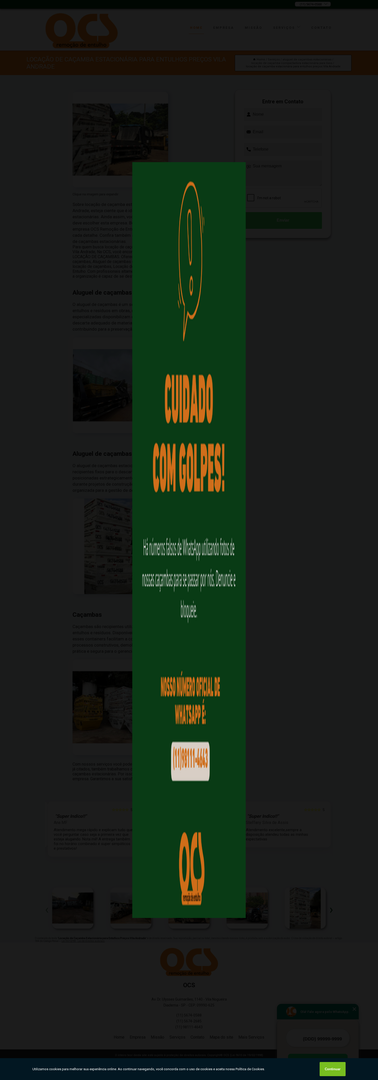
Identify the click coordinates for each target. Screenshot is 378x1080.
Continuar (332, 1069)
